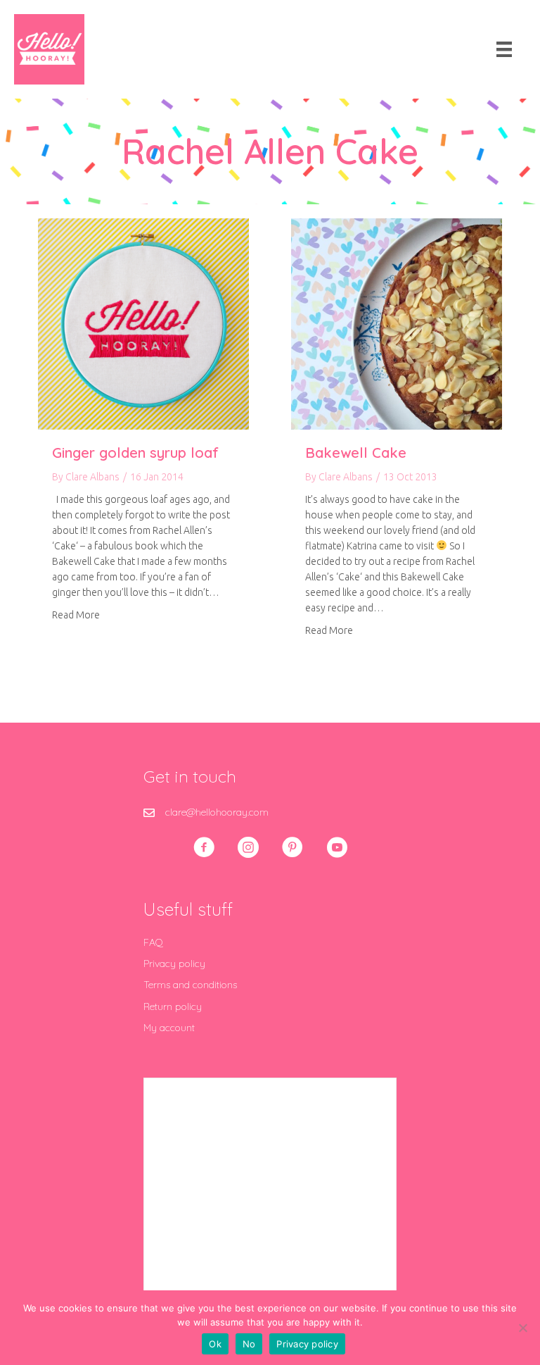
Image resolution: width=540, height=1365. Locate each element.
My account (169, 1027)
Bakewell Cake (355, 452)
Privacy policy (174, 963)
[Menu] (504, 49)
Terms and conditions (190, 984)
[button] (204, 847)
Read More (76, 615)
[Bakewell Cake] (396, 323)
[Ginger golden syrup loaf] (143, 323)
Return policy (172, 1006)
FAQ (153, 942)
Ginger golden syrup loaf (135, 452)
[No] (522, 1328)
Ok (215, 1344)
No (249, 1344)
